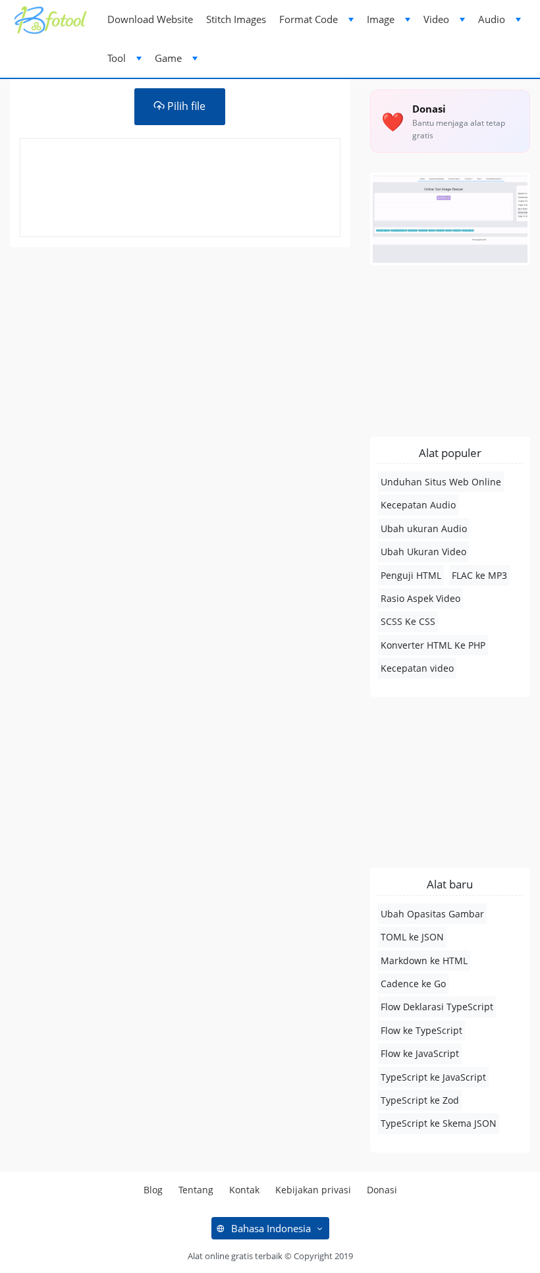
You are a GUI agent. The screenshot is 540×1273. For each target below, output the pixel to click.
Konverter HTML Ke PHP (433, 645)
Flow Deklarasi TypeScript (437, 1006)
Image (380, 19)
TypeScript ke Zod (420, 1100)
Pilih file (185, 106)
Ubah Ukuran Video (423, 551)
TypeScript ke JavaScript (433, 1077)
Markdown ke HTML (424, 960)
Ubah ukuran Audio (424, 528)
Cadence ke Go (413, 983)
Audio (491, 19)
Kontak (244, 1189)
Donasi (382, 1189)
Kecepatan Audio (418, 505)
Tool (116, 58)
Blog (153, 1189)
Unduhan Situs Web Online (441, 481)
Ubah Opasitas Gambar (432, 913)
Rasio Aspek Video (420, 598)
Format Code (308, 19)
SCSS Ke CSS (408, 621)
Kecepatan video (417, 668)
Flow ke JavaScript (420, 1053)
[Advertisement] (180, 359)
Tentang (195, 1189)
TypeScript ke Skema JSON (439, 1123)
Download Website (150, 19)
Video (436, 19)
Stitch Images (236, 19)
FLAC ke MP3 (479, 575)
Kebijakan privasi (313, 1189)
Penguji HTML (411, 575)
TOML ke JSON (412, 937)
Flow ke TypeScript (421, 1030)
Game (168, 58)
